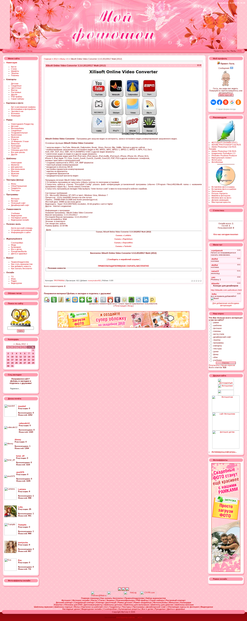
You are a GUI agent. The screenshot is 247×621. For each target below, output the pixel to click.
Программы (139, 607)
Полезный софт (18, 203)
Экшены (15, 73)
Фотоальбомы (17, 128)
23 (8, 363)
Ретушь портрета (219, 193)
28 (29, 363)
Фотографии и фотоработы (23, 109)
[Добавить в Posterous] (153, 300)
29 (33, 363)
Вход (30, 51)
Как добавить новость (21, 266)
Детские (14, 83)
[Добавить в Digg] (103, 300)
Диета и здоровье (19, 253)
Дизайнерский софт (20, 205)
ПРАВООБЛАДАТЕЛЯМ (109, 266)
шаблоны (217, 325)
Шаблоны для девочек (162, 605)
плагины (217, 331)
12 (21, 357)
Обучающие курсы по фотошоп (184, 607)
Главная (9, 51)
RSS (240, 51)
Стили (14, 69)
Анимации (15, 116)
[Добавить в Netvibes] (82, 300)
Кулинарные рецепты (130, 609)
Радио (14, 281)
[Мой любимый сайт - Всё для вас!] (226, 393)
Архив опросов (228, 365)
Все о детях (16, 249)
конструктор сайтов (125, 617)
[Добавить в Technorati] (89, 300)
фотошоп (217, 328)
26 (21, 363)
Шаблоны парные (63, 607)
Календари (16, 146)
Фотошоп (15, 199)
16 (8, 360)
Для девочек (16, 167)
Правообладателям (20, 262)
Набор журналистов (156, 598)
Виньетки (15, 143)
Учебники (15, 213)
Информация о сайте (21, 232)
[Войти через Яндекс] (225, 102)
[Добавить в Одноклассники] (124, 300)
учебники (217, 360)
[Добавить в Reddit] (138, 300)
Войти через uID (226, 95)
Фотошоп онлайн (81, 600)
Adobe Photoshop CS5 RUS (224, 151)
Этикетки (15, 148)
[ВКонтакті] (24, 389)
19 (21, 360)
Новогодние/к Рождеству (22, 124)
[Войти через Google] (232, 102)
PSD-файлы (16, 97)
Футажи (14, 201)
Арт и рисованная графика (23, 107)
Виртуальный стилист (222, 158)
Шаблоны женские (184, 605)
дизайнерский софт (222, 337)
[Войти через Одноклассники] (238, 102)
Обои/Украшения (19, 186)
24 (12, 363)
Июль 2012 (21, 344)
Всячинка (15, 113)
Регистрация (20, 51)
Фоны (13, 184)
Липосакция (217, 191)
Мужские (15, 137)
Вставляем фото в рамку (223, 187)
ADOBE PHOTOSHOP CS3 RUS (226, 145)
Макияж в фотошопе (221, 195)
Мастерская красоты (221, 202)
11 (17, 357)
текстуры (217, 348)
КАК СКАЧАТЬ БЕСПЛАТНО (135, 266)
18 (16, 360)
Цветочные (16, 88)
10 (12, 357)
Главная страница (90, 598)
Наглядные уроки (19, 218)
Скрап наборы (17, 99)
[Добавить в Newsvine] (54, 300)
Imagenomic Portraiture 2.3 (223, 153)
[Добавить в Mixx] (110, 300)
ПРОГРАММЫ (59, 280)
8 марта (14, 139)
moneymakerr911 (94, 280)
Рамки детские (125, 602)
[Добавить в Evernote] (131, 300)
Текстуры (15, 190)
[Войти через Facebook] (219, 102)
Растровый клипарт (176, 600)
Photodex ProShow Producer (224, 155)
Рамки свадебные (143, 602)
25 (16, 363)
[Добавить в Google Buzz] (68, 300)
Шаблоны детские (113, 605)
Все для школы (18, 152)
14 (29, 357)
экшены (216, 340)
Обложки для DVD (19, 150)
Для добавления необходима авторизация (225, 304)
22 (33, 360)
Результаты (214, 365)
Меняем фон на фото (221, 198)
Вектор (14, 90)
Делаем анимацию (220, 200)
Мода (13, 245)
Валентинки (16, 135)
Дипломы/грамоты (93, 605)
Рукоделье (160, 609)
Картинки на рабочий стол (94, 607)
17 (12, 360)
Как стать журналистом (22, 264)
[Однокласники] (28, 389)
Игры (13, 279)
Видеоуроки (16, 215)
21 (29, 360)
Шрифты (15, 71)
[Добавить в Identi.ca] (47, 300)
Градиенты (16, 188)
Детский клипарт (64, 602)
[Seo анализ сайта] (148, 596)
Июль (62, 59)
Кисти (13, 67)
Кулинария (16, 247)
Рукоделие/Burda (19, 251)
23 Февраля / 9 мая (20, 141)
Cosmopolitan (17, 243)
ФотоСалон (217, 160)
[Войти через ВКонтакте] (213, 102)
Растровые (16, 92)
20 (25, 360)
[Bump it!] (96, 300)
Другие (14, 94)
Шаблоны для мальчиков (137, 605)
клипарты (217, 346)
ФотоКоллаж (217, 162)
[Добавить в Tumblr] (117, 300)
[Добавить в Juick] (61, 300)
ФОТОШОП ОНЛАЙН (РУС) (224, 142)
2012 (56, 59)
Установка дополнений (21, 230)
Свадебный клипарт (84, 602)
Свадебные (16, 86)
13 (25, 357)
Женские (15, 171)
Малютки (15, 165)
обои (215, 357)
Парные (14, 176)
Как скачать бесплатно (21, 268)
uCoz (140, 617)
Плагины (15, 75)
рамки (216, 322)
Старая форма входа (226, 109)
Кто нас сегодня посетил (226, 234)
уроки (215, 351)
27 (25, 363)
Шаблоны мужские (43, 607)
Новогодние (16, 163)
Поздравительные (19, 133)
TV (12, 277)
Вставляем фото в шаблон (224, 189)
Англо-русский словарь (22, 228)
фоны (215, 354)
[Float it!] (75, 300)
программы (218, 343)
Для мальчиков (18, 169)
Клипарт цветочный (106, 602)
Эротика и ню (17, 111)
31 (12, 366)
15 (33, 357)
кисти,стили (218, 334)
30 (8, 366)
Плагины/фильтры (125, 600)
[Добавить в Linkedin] (145, 300)
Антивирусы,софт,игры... (224, 452)
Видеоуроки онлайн (20, 220)
